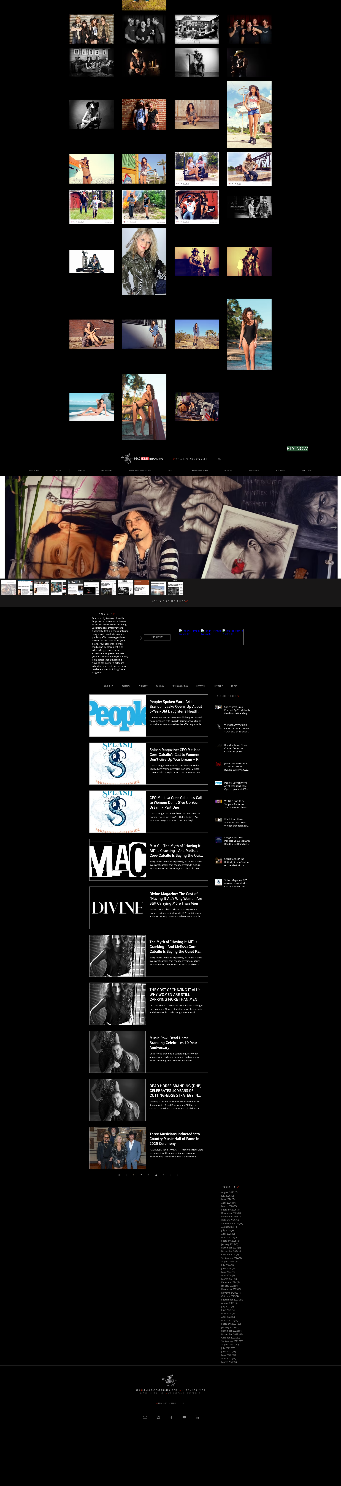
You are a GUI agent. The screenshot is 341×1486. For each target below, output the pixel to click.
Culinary (143, 686)
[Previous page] (126, 1175)
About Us (108, 686)
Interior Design (180, 686)
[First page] (119, 1175)
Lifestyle (200, 686)
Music (234, 686)
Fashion (160, 686)
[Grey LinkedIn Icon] (197, 1417)
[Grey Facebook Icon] (171, 1417)
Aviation (126, 686)
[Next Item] (334, 527)
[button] (219, 458)
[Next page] (171, 1175)
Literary (218, 686)
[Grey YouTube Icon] (184, 1417)
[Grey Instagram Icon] (158, 1417)
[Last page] (178, 1175)
